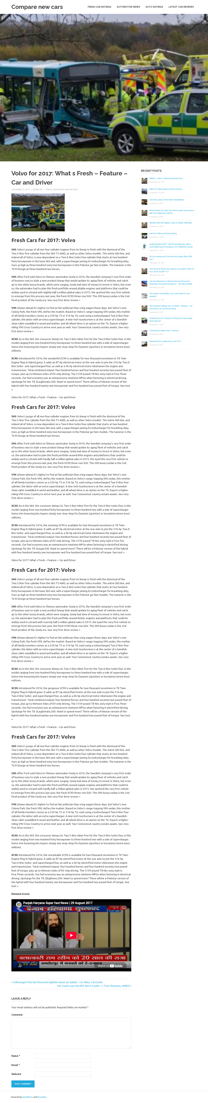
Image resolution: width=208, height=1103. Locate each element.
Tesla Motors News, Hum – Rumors (164, 331)
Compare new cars (37, 6)
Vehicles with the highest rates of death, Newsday (170, 223)
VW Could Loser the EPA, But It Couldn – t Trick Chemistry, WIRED (93, 985)
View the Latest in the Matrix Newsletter (166, 200)
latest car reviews (181, 6)
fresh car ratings (99, 6)
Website (16, 1074)
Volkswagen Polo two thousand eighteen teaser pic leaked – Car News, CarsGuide (57, 982)
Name (15, 1055)
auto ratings (154, 6)
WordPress (28, 1097)
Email (15, 1065)
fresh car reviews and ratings (62, 189)
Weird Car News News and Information (165, 189)
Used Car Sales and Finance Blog (163, 233)
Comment (17, 1014)
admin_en (38, 189)
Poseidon (41, 1097)
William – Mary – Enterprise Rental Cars (166, 178)
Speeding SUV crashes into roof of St (165, 341)
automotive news (128, 6)
